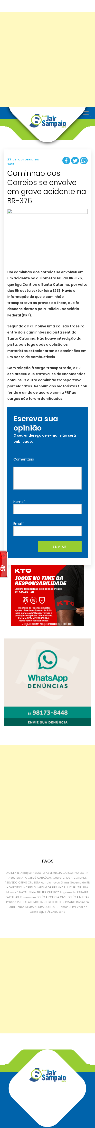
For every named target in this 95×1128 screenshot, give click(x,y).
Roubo (20, 907)
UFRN (72, 907)
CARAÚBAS (44, 878)
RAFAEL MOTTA (33, 902)
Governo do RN (80, 882)
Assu (12, 878)
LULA (85, 887)
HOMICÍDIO (14, 887)
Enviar (59, 546)
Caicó (32, 878)
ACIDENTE (12, 873)
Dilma (65, 882)
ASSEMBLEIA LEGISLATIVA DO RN (67, 873)
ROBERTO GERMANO (61, 902)
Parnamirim (28, 897)
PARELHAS (12, 897)
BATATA (22, 878)
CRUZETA (34, 882)
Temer (63, 907)
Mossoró (12, 892)
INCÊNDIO (29, 887)
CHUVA (68, 878)
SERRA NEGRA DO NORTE (41, 907)
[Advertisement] (47, 59)
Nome (19, 501)
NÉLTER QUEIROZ (48, 892)
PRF (19, 902)
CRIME (22, 882)
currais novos (50, 882)
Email (18, 523)
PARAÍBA (82, 892)
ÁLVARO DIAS (56, 912)
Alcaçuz (26, 873)
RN (46, 902)
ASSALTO (39, 873)
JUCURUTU (73, 887)
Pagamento (68, 892)
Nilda (32, 892)
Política (11, 902)
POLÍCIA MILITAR (78, 897)
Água (43, 912)
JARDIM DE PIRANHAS (51, 887)
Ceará (57, 878)
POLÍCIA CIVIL (57, 897)
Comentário (23, 459)
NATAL (23, 892)
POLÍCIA (42, 897)
